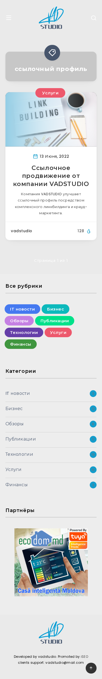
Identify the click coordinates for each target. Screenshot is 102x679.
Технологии (24, 332)
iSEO (84, 656)
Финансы (20, 344)
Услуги (50, 92)
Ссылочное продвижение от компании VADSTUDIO (51, 176)
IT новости (22, 309)
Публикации (55, 320)
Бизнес (55, 309)
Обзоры (19, 320)
